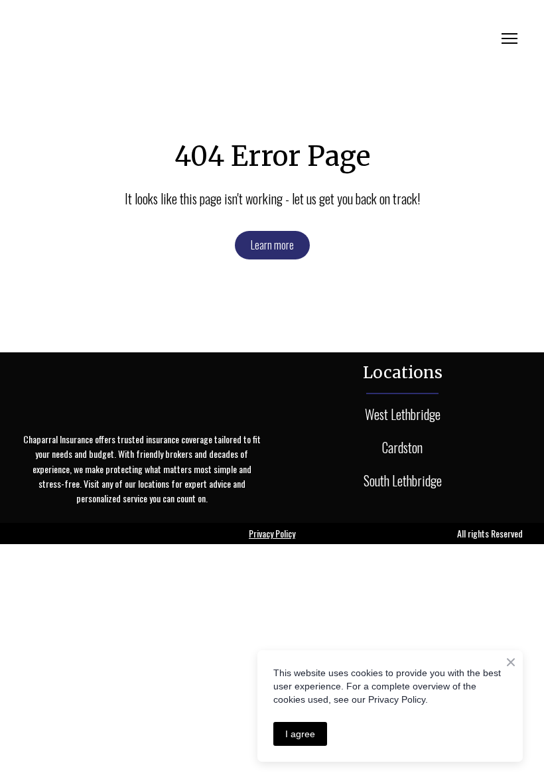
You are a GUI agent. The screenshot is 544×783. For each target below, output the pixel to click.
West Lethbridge (403, 414)
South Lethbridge (403, 480)
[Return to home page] (142, 38)
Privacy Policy (272, 533)
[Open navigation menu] (509, 38)
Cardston (402, 447)
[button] (272, 245)
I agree (300, 734)
